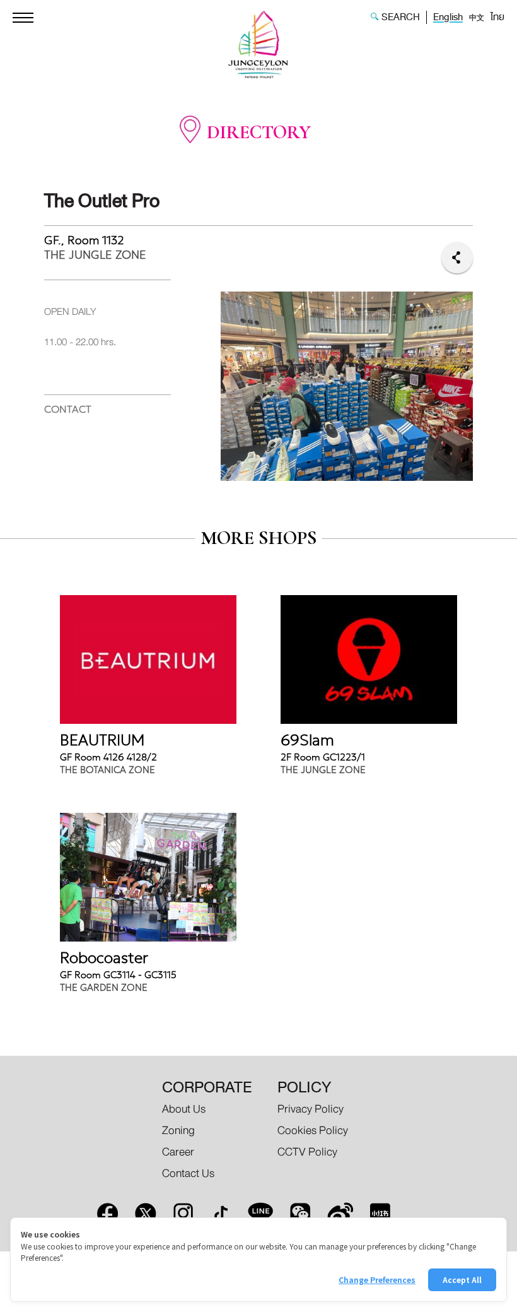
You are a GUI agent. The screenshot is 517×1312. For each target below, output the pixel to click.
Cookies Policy (312, 1130)
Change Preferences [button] (377, 1279)
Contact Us (188, 1173)
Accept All (462, 1279)
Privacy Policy (310, 1109)
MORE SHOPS (258, 538)
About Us (184, 1109)
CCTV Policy (307, 1152)
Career (178, 1152)
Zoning (178, 1130)
